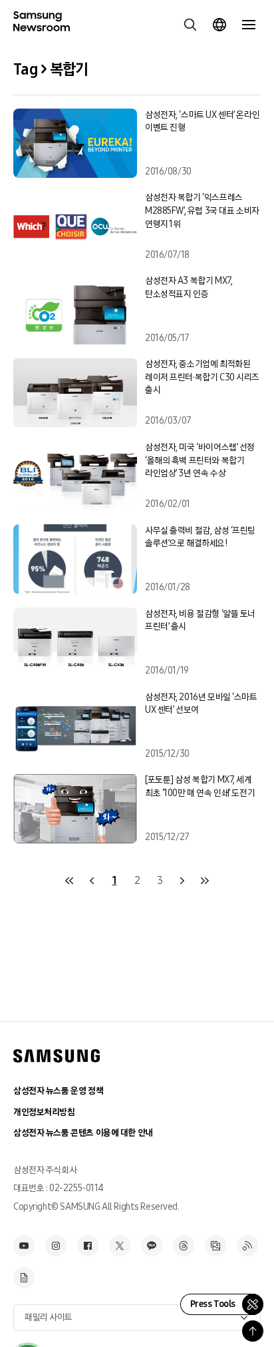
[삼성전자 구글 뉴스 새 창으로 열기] (24, 1277)
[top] (252, 1331)
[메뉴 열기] (249, 25)
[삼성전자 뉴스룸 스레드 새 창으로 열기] (183, 1245)
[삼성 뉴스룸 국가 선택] (219, 25)
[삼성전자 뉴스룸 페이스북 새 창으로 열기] (87, 1245)
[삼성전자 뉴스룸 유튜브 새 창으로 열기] (24, 1245)
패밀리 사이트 (48, 1317)
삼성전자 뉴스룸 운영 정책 (58, 1091)
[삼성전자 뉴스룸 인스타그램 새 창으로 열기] (56, 1245)
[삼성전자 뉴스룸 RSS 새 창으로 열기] (247, 1245)
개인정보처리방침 (44, 1112)
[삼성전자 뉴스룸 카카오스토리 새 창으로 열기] (151, 1245)
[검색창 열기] (190, 25)
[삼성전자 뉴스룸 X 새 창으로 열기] (119, 1245)
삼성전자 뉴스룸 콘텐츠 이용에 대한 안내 (83, 1132)
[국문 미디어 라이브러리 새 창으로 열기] (215, 1245)
